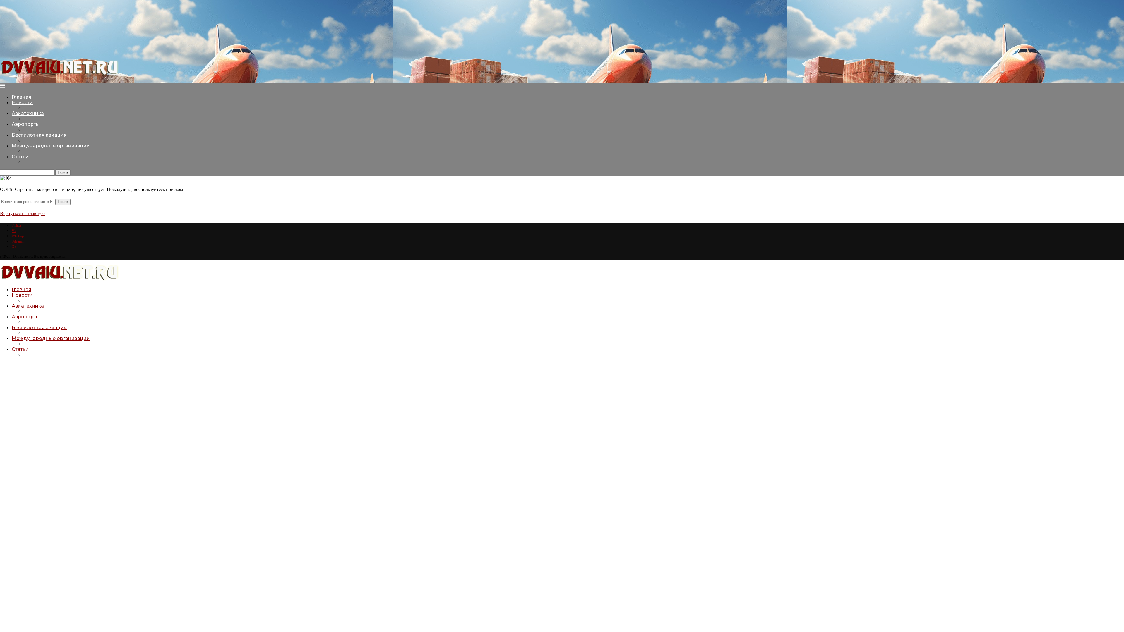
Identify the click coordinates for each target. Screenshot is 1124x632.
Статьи (20, 156)
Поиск (63, 172)
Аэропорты (26, 124)
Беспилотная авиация (39, 135)
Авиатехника (28, 113)
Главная (21, 97)
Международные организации (51, 146)
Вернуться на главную (22, 213)
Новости (22, 102)
